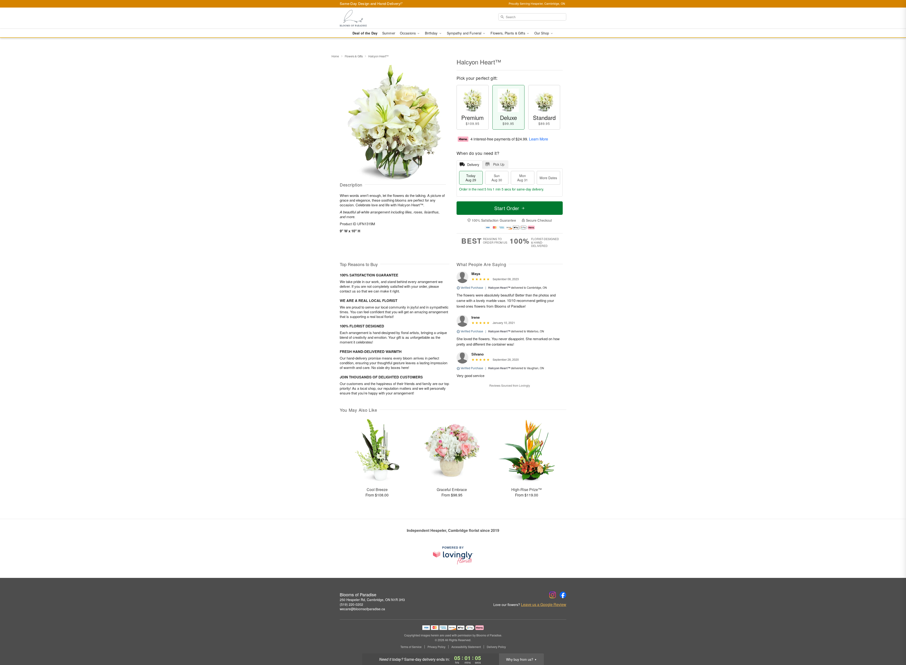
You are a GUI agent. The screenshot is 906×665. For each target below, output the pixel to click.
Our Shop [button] (542, 33)
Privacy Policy (436, 646)
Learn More (538, 139)
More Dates (548, 177)
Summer (388, 33)
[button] (893, 645)
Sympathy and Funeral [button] (464, 33)
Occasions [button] (408, 33)
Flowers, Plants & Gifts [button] (508, 33)
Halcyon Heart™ (499, 287)
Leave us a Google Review (543, 604)
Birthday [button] (431, 33)
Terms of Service (411, 646)
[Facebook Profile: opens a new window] (563, 595)
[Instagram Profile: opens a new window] (552, 595)
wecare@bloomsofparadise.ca (362, 608)
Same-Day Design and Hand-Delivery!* (371, 3)
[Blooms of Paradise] (374, 18)
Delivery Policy (496, 646)
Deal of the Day (365, 33)
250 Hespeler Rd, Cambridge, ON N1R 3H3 (372, 599)
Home (335, 56)
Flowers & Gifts (354, 56)
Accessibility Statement (466, 646)
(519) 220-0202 (351, 604)
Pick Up (498, 164)
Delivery (473, 164)
